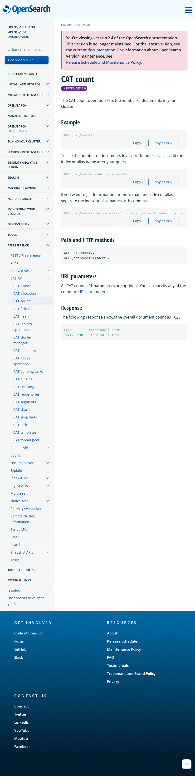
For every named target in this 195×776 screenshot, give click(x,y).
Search (15, 544)
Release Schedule (122, 641)
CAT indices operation (22, 327)
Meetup (21, 738)
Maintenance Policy (124, 649)
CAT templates (24, 432)
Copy (137, 143)
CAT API (16, 278)
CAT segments (24, 402)
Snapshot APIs (21, 552)
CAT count (21, 301)
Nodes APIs (19, 501)
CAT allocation (24, 293)
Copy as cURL (163, 143)
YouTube (21, 730)
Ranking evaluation (25, 508)
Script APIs (18, 529)
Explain (16, 470)
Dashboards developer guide (26, 601)
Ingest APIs (19, 485)
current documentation (94, 50)
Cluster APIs (19, 447)
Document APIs (22, 463)
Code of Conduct (28, 633)
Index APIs (18, 478)
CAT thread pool (26, 440)
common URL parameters (84, 291)
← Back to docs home (25, 49)
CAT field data (24, 308)
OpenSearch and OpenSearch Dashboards (21, 32)
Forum (19, 641)
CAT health (22, 316)
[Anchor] (83, 122)
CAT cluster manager (22, 340)
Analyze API (19, 270)
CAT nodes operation (21, 361)
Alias (14, 263)
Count (15, 455)
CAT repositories (26, 394)
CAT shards (22, 409)
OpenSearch (27, 10)
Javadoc (14, 590)
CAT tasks (21, 424)
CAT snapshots (25, 417)
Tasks (14, 560)
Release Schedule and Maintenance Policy (103, 62)
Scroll (14, 537)
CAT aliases (22, 286)
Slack (18, 657)
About (112, 633)
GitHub (20, 649)
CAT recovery (23, 386)
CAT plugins (22, 379)
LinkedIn (21, 722)
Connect (21, 706)
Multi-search (20, 493)
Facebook (22, 746)
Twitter (20, 714)
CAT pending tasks (28, 371)
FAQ (110, 657)
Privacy (113, 681)
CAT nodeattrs (24, 350)
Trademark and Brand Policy (131, 673)
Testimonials (118, 665)
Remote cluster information (22, 519)
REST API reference (25, 255)
